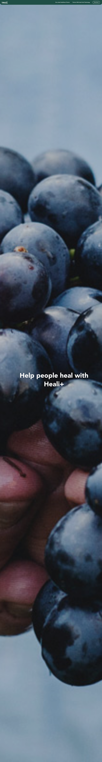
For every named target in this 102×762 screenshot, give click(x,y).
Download (96, 2)
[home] (5, 2)
